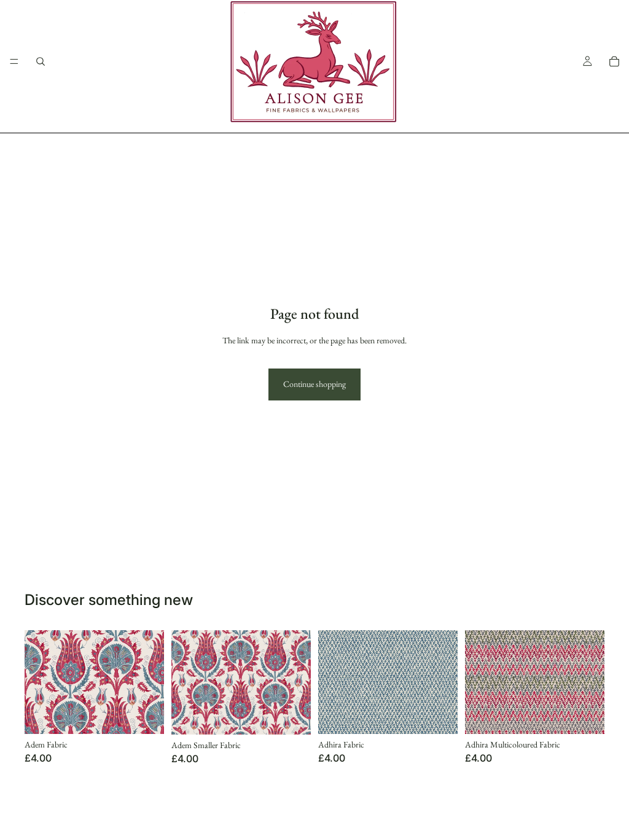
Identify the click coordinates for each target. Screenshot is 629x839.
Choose (155, 714)
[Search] (40, 61)
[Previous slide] (331, 681)
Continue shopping (314, 383)
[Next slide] (444, 681)
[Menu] (14, 61)
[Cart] (614, 61)
